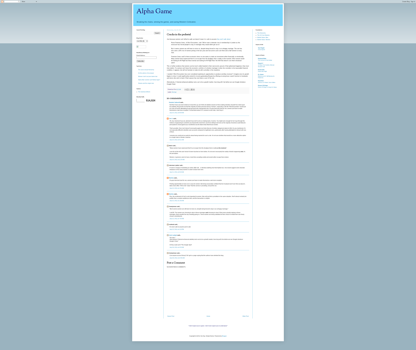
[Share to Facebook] (192, 89)
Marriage (174, 92)
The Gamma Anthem (144, 92)
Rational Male (262, 58)
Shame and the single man (146, 83)
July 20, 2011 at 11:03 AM (177, 159)
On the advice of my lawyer (146, 73)
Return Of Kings (263, 85)
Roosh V (260, 63)
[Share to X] (190, 89)
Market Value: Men (262, 37)
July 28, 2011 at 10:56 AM (177, 258)
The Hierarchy (261, 33)
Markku (171, 178)
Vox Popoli (261, 48)
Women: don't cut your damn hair (147, 76)
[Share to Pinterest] (194, 89)
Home (208, 316)
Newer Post (170, 316)
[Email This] (185, 89)
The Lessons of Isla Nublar (265, 60)
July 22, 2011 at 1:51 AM (177, 188)
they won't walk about (223, 39)
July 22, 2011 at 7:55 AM (177, 218)
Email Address (140, 55)
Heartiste (261, 81)
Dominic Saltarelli (174, 102)
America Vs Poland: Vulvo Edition (266, 82)
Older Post (245, 316)
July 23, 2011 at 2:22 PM (177, 229)
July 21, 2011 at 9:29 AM (177, 172)
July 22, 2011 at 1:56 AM (177, 200)
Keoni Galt (261, 69)
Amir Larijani (173, 235)
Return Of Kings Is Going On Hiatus (267, 87)
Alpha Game (154, 11)
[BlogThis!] (188, 89)
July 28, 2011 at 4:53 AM (177, 247)
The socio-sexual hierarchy (146, 69)
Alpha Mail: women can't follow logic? (149, 80)
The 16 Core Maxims (263, 35)
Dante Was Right (262, 71)
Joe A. (171, 118)
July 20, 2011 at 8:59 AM (177, 112)
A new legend (261, 49)
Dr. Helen (261, 74)
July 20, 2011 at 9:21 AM (177, 140)
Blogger (224, 336)
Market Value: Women (263, 39)
